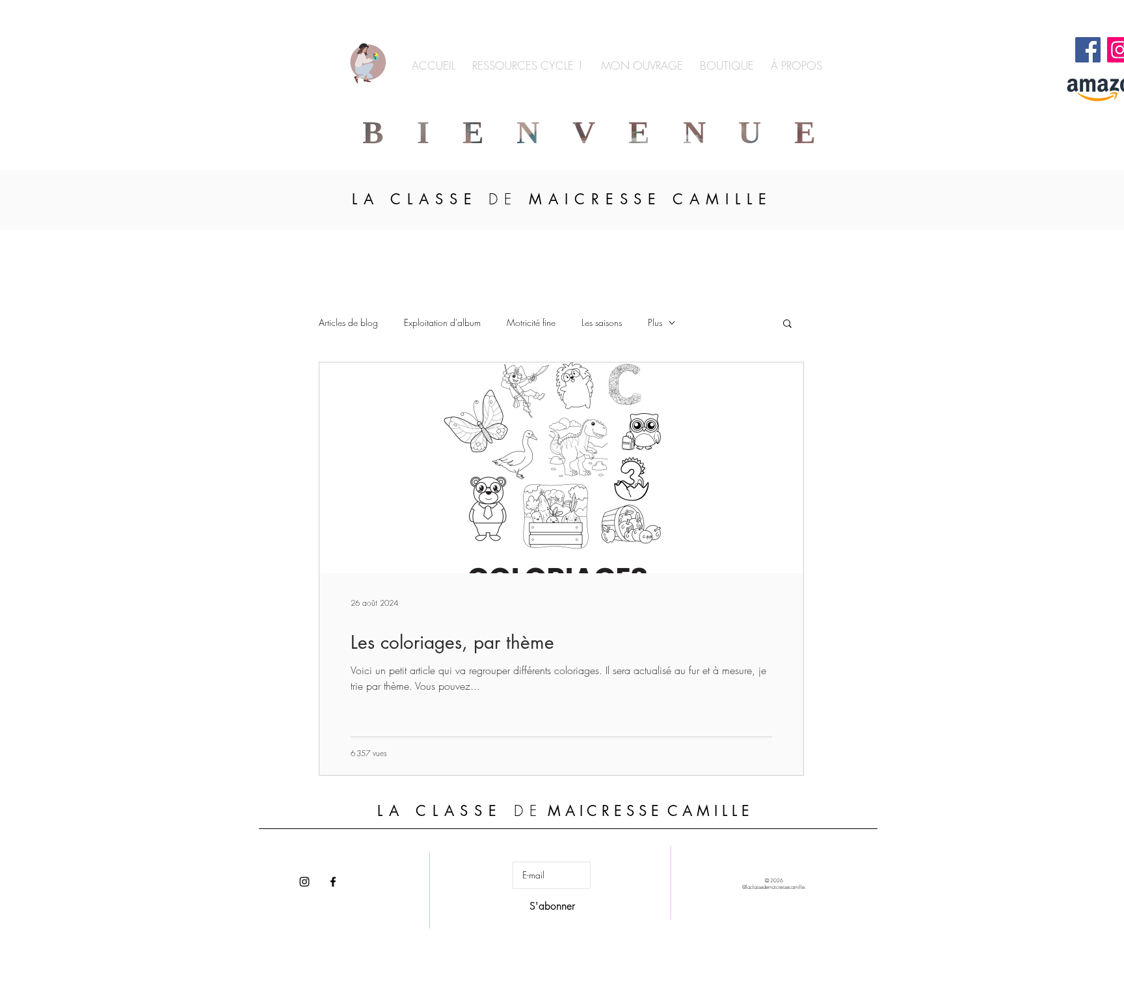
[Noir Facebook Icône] (333, 881)
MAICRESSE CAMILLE (645, 199)
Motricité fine (531, 322)
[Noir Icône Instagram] (304, 881)
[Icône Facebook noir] (361, 881)
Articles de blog (348, 322)
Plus (655, 322)
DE (503, 199)
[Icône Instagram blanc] (390, 881)
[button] (787, 324)
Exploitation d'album (442, 322)
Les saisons (602, 322)
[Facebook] (1088, 49)
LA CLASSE (420, 199)
